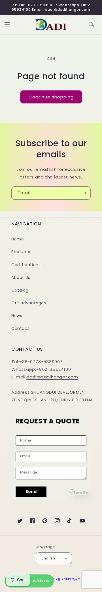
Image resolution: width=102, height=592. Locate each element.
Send (31, 491)
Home (17, 239)
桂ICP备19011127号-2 (64, 579)
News (16, 315)
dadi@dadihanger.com (52, 377)
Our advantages (28, 303)
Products (20, 252)
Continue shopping (51, 97)
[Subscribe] (84, 193)
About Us (20, 277)
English (48, 558)
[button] (7, 24)
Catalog (19, 290)
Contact (20, 328)
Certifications (26, 265)
